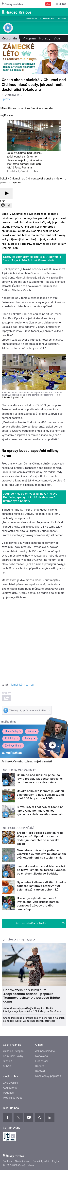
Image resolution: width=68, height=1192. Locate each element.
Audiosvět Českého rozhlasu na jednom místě (27, 761)
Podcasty (9, 1092)
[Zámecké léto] (34, 58)
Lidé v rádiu (42, 1061)
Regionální (10, 38)
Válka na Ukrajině (13, 1051)
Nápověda (41, 1056)
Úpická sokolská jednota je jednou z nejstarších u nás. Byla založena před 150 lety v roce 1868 (40, 794)
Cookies (7, 1161)
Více (59, 38)
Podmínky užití (41, 1161)
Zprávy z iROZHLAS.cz (19, 940)
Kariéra (39, 1066)
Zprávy (6, 99)
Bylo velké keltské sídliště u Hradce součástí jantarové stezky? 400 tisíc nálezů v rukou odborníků (41, 886)
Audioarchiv (47, 18)
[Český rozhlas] (12, 4)
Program (31, 18)
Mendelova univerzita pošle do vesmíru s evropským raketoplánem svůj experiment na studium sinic (41, 854)
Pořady (44, 38)
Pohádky (10, 738)
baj (32, 684)
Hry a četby (11, 731)
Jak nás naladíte (45, 1051)
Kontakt (40, 1071)
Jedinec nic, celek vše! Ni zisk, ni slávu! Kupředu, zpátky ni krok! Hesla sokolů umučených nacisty (30, 497)
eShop (7, 1066)
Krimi (31, 731)
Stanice (7, 1061)
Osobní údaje (22, 1161)
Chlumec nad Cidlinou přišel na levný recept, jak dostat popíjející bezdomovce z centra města (40, 778)
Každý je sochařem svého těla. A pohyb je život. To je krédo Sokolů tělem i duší (32, 258)
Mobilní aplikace (13, 1097)
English (56, 1161)
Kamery (62, 18)
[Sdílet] (9, 205)
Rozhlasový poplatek (48, 1076)
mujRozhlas (8, 721)
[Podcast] (3, 205)
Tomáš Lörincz (19, 684)
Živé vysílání (12, 745)
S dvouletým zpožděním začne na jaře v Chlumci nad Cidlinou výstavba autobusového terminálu (40, 810)
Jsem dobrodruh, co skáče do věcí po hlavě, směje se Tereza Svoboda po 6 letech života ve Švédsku (41, 870)
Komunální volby (13, 1056)
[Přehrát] (6, 193)
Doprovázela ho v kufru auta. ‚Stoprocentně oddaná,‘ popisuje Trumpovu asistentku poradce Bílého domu (31, 995)
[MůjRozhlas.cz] (6, 115)
